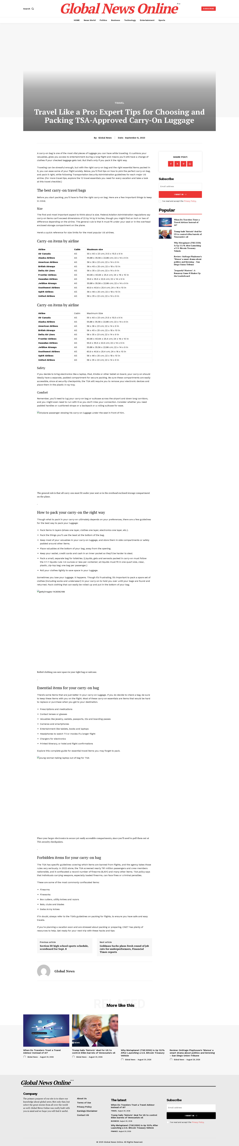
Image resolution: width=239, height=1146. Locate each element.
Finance (114, 1131)
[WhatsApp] (190, 164)
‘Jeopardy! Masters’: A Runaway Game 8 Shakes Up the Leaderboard (187, 273)
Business (115, 1121)
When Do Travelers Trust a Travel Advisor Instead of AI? (187, 222)
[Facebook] (171, 164)
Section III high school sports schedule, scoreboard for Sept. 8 (64, 947)
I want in (178, 194)
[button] (29, 9)
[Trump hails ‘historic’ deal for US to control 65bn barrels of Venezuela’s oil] (165, 234)
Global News (105, 138)
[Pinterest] (183, 164)
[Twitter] (177, 164)
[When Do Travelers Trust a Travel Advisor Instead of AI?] (165, 222)
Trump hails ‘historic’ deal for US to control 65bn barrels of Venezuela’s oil (188, 234)
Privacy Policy (190, 201)
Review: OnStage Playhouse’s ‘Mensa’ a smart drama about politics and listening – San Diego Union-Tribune (188, 260)
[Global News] (43, 971)
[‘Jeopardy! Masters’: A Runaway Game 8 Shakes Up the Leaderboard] (165, 273)
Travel (119, 103)
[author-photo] (25, 1056)
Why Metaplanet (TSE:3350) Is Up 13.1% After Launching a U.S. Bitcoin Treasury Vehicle (187, 246)
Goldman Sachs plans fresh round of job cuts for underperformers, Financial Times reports (124, 948)
